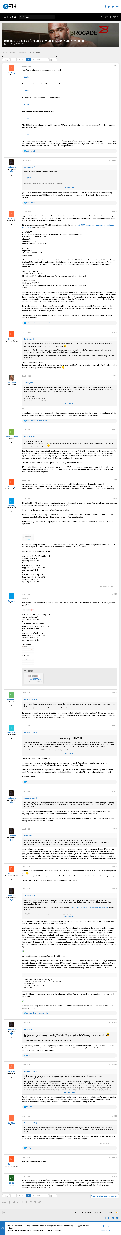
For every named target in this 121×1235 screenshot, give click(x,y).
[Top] (114, 1212)
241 (23, 60)
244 (38, 60)
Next (52, 60)
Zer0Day (11, 73)
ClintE (11, 1183)
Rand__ (11, 339)
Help (105, 1212)
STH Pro (5, 1212)
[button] (4, 17)
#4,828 (114, 499)
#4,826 (114, 430)
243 (33, 60)
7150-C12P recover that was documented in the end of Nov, (89, 908)
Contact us (76, 1212)
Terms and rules (87, 1212)
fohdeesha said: (29, 733)
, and (39, 323)
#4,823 (114, 212)
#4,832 (114, 791)
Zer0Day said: (28, 167)
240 (18, 60)
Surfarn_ (11, 506)
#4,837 (114, 1064)
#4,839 (114, 1157)
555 (46, 60)
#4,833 (114, 829)
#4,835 (114, 889)
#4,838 (114, 1116)
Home (110, 1212)
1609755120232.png (33, 679)
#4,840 (114, 1176)
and (37, 420)
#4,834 (114, 866)
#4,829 (114, 594)
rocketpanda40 (11, 437)
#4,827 (114, 480)
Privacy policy (98, 1212)
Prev (7, 60)
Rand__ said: (28, 339)
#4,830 (114, 693)
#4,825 (114, 376)
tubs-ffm (11, 733)
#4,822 (114, 160)
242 (28, 60)
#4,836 (114, 1022)
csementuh (11, 699)
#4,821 (114, 66)
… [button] (14, 60)
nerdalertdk (11, 383)
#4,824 (114, 332)
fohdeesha (9, 44)
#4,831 (114, 726)
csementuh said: (29, 699)
